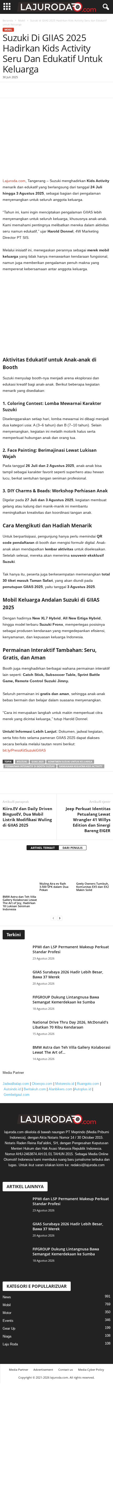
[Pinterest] (32, 786)
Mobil (7, 1292)
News (7, 1284)
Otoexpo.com (42, 1071)
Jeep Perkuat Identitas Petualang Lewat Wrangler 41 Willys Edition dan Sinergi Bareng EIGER (88, 819)
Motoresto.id (64, 1071)
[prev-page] (53, 905)
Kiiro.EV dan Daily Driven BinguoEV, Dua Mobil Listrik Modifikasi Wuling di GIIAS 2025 (27, 817)
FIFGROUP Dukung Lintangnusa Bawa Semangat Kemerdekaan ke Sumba (66, 986)
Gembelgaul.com (16, 1082)
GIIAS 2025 (38, 761)
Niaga (7, 1323)
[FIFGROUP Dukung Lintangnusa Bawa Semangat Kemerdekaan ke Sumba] (17, 991)
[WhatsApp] (44, 786)
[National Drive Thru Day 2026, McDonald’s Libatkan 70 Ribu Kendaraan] (17, 1016)
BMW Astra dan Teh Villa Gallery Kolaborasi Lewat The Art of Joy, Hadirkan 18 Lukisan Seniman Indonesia (20, 890)
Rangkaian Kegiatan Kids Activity (80, 766)
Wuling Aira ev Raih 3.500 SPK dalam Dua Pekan (53, 887)
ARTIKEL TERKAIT (43, 848)
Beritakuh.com (35, 1076)
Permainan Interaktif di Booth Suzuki (30, 766)
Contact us (65, 1356)
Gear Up (9, 1315)
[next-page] (59, 905)
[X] (20, 786)
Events (8, 1308)
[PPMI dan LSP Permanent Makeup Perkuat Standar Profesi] (17, 941)
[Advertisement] (56, 72)
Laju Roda (10, 1331)
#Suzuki (22, 761)
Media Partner (18, 1356)
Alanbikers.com (60, 1076)
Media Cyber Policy (91, 1356)
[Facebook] (8, 786)
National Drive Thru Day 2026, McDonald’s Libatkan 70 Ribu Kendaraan (70, 1012)
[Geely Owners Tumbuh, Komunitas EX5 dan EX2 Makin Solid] (93, 868)
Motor (7, 1300)
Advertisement (43, 1356)
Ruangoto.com (88, 1071)
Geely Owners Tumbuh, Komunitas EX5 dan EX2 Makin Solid (92, 887)
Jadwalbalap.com (16, 1071)
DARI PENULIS (73, 848)
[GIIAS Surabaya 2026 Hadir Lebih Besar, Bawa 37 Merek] (17, 966)
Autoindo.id (12, 1076)
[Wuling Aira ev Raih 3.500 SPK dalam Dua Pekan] (56, 868)
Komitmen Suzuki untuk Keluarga (70, 761)
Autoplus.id (82, 1076)
